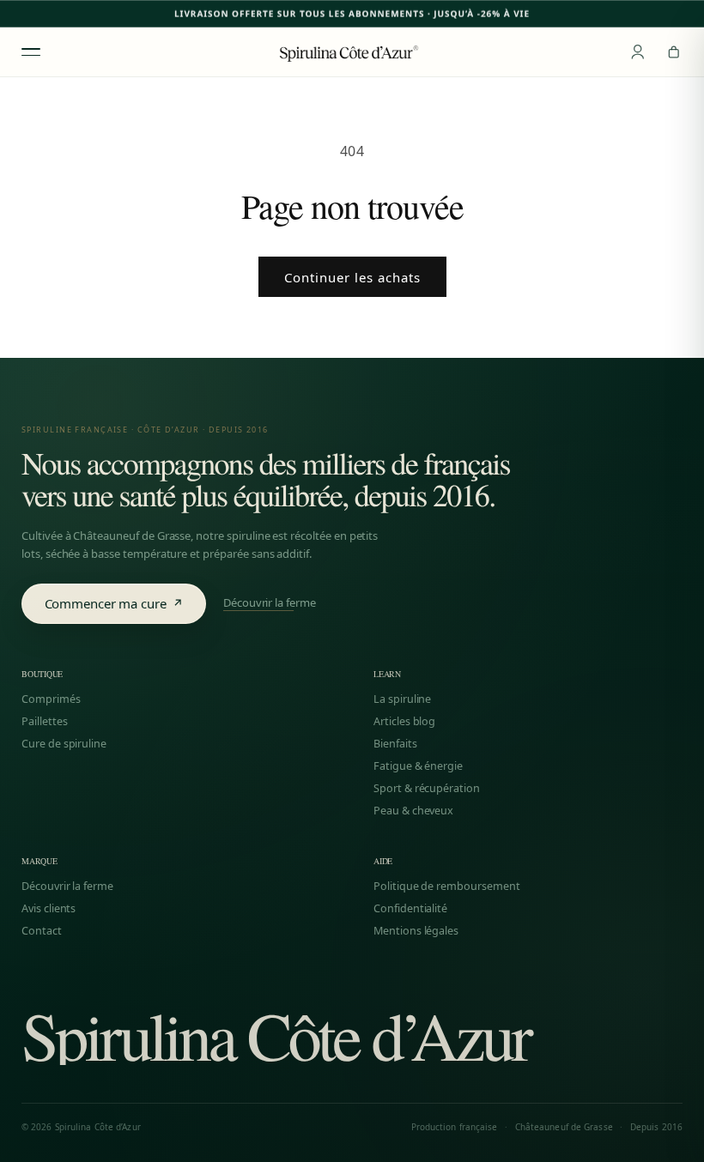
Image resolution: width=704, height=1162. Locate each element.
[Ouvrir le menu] (31, 52)
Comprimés (51, 699)
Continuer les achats (352, 277)
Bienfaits (395, 744)
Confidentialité (410, 909)
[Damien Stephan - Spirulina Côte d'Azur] (352, 51)
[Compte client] (638, 52)
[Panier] (674, 52)
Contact (41, 931)
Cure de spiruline (63, 744)
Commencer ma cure (114, 603)
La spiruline (402, 699)
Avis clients (48, 909)
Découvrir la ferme (269, 603)
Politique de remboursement (446, 886)
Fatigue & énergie (418, 766)
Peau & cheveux (413, 811)
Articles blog (404, 722)
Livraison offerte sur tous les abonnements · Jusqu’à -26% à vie (352, 14)
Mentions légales (415, 931)
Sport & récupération (426, 789)
